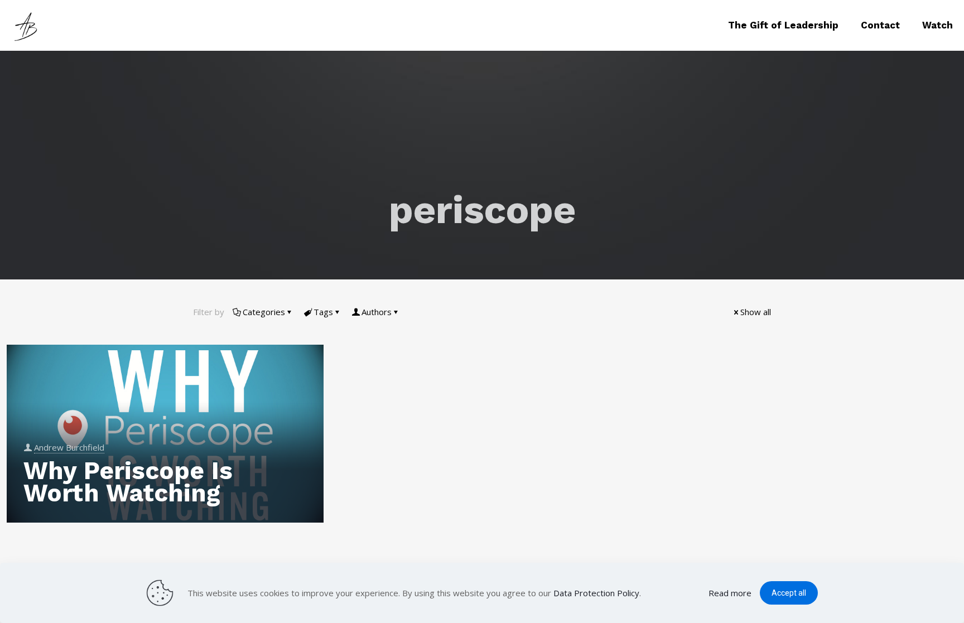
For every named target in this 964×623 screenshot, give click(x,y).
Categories (264, 311)
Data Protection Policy (596, 592)
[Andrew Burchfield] (28, 25)
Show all (755, 311)
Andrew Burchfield (69, 447)
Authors (377, 311)
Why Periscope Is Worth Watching (128, 482)
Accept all (789, 592)
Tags (323, 311)
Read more (729, 592)
